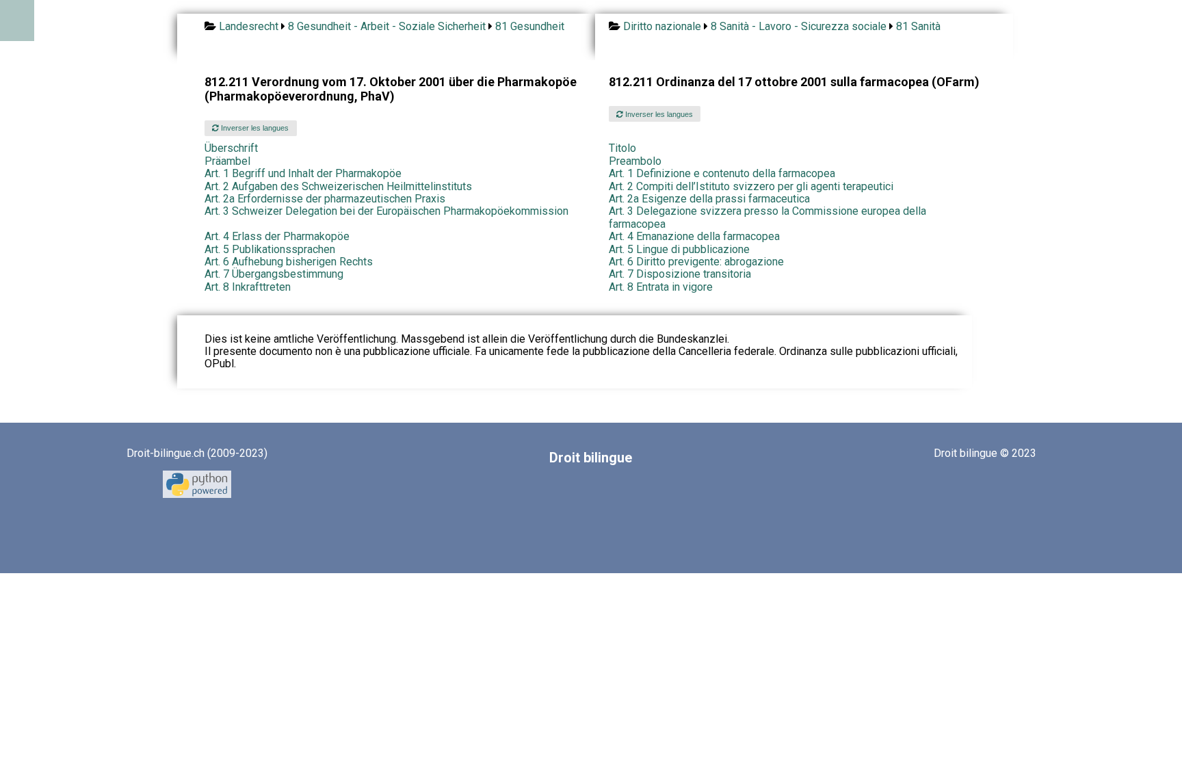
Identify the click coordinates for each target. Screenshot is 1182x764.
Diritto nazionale (662, 26)
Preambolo (635, 161)
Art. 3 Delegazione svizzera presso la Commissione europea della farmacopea (767, 217)
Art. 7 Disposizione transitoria (680, 273)
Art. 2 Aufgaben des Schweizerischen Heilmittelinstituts (338, 186)
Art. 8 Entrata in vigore (661, 286)
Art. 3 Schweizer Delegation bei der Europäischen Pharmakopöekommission (386, 211)
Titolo (622, 148)
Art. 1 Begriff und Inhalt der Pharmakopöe (303, 173)
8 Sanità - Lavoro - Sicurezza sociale (798, 26)
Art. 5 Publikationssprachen (270, 249)
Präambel (227, 161)
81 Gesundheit (529, 26)
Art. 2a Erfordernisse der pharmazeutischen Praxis (325, 198)
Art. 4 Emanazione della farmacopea (694, 236)
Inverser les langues (254, 128)
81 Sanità (918, 26)
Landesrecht (248, 26)
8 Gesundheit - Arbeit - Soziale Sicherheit (387, 26)
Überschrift (231, 148)
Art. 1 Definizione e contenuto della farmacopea (722, 173)
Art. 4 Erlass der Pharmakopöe (277, 236)
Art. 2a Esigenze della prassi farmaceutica (709, 198)
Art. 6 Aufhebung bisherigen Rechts (289, 261)
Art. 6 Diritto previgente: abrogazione (696, 261)
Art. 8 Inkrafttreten (248, 286)
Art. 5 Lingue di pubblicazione (679, 249)
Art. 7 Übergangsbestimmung (274, 273)
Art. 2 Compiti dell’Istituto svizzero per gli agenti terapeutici (751, 186)
